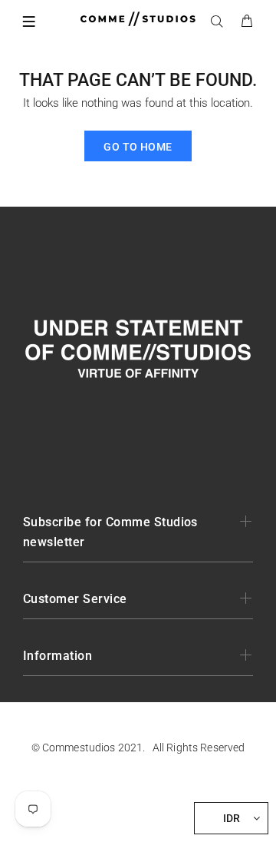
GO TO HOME (138, 147)
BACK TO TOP (138, 808)
